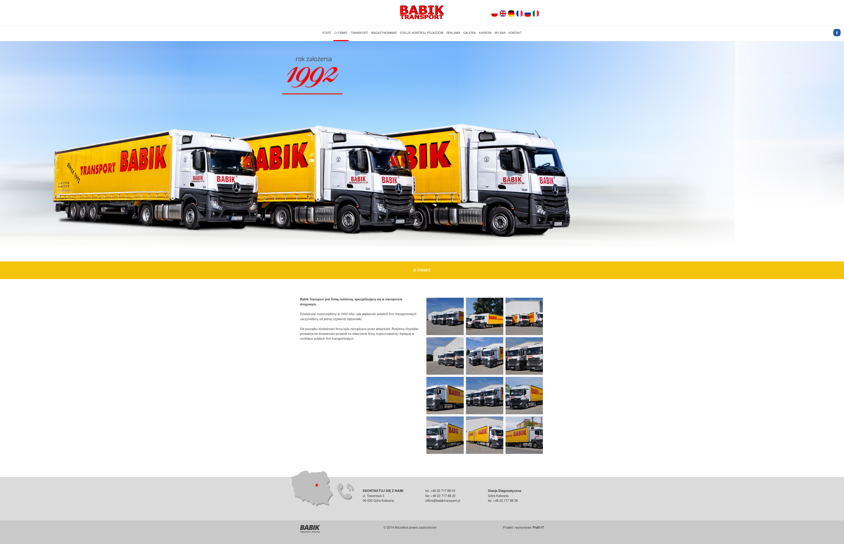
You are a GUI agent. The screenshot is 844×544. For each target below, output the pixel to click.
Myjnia (500, 33)
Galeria (469, 33)
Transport (359, 33)
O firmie (341, 33)
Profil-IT (538, 527)
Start (326, 33)
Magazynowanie (384, 33)
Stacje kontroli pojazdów (421, 33)
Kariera (485, 33)
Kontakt (515, 33)
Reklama (453, 33)
